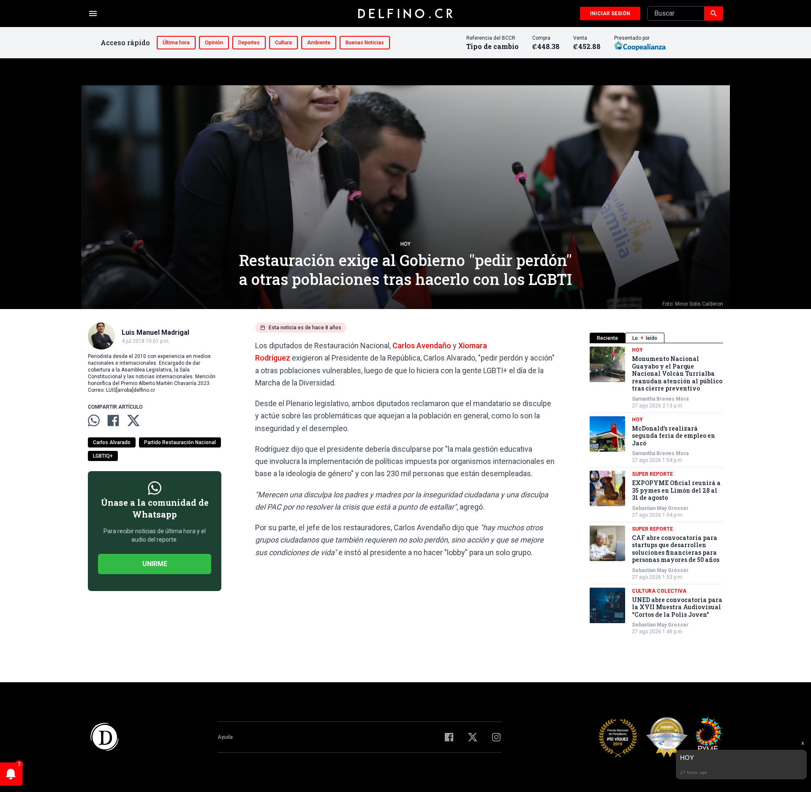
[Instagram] (496, 737)
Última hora (176, 43)
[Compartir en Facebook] (113, 420)
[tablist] (656, 338)
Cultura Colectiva (659, 591)
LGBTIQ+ (103, 456)
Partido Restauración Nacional (180, 442)
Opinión (214, 43)
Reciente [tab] (607, 338)
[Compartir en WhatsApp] (94, 420)
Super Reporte (652, 474)
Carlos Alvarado (112, 442)
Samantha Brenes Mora (660, 399)
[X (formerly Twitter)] (473, 737)
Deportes (249, 43)
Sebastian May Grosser (660, 508)
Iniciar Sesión (610, 13)
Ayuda (225, 737)
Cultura (283, 43)
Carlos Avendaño (421, 345)
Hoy (405, 244)
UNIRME (154, 564)
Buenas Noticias (365, 43)
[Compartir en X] (133, 420)
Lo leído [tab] (644, 338)
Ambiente (318, 43)
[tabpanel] (656, 491)
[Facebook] (449, 737)
